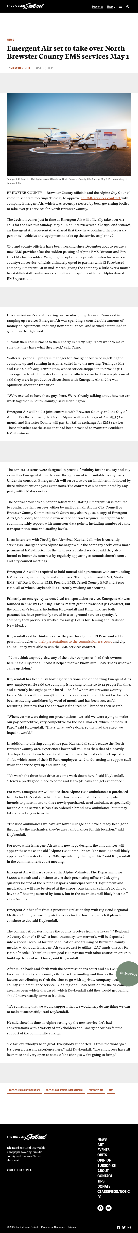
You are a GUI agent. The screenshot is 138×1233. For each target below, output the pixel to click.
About (103, 1170)
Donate (103, 1186)
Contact (104, 1176)
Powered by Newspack (53, 1227)
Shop (110, 6)
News (10, 39)
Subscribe (97, 6)
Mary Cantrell (20, 68)
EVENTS (103, 1149)
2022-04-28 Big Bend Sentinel (24, 1090)
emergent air (96, 1090)
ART (100, 1144)
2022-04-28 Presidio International (64, 1090)
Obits (102, 1155)
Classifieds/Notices (113, 1194)
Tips (101, 1181)
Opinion (104, 1160)
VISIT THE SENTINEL (19, 1170)
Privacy (72, 1227)
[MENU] (121, 6)
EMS (111, 1090)
